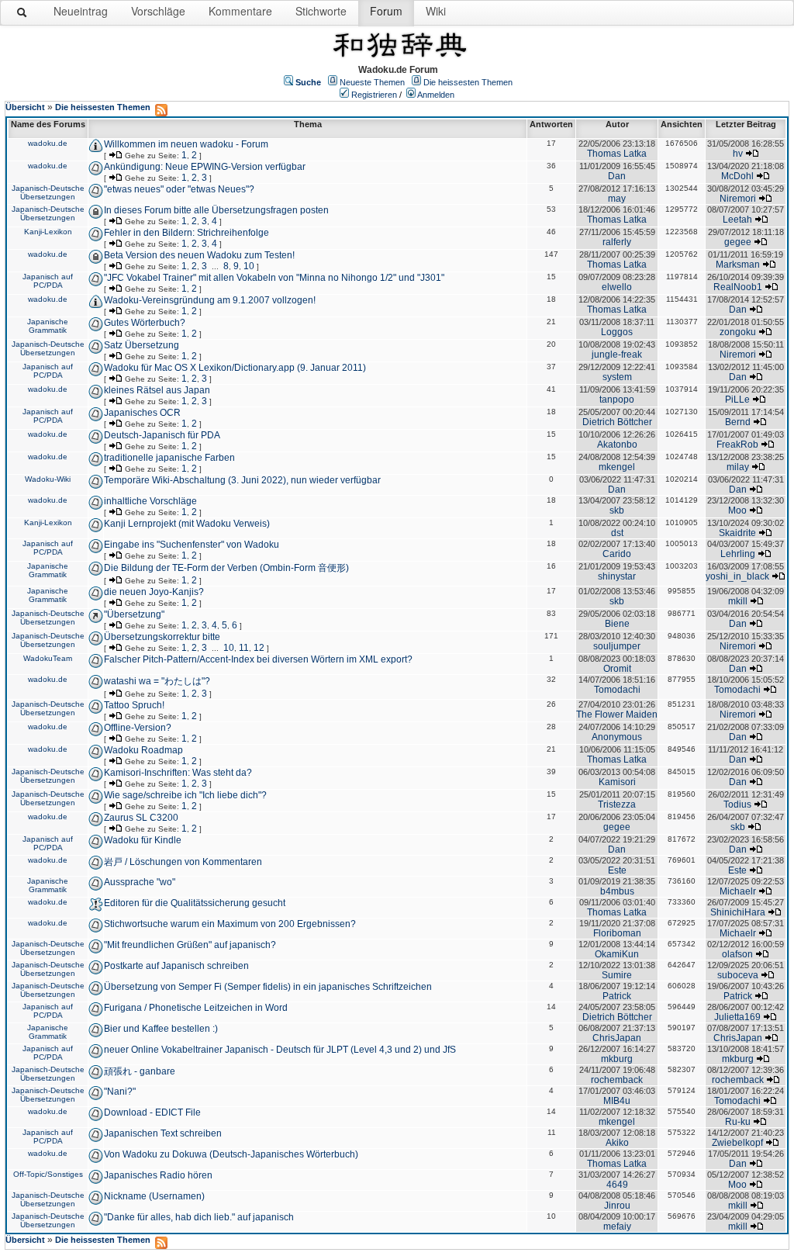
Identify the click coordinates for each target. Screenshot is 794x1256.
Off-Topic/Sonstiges (48, 1174)
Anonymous (617, 737)
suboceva (737, 975)
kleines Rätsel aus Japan (157, 390)
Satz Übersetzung (141, 345)
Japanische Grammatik (47, 325)
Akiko (617, 1142)
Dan (617, 176)
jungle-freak (617, 354)
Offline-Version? (137, 727)
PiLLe (737, 399)
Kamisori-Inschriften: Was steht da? (178, 772)
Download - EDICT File (152, 1112)
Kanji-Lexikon (48, 231)
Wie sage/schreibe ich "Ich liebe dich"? (185, 795)
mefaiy (617, 1226)
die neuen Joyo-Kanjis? (154, 591)
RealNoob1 (737, 287)
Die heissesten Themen (468, 82)
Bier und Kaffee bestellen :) (161, 1028)
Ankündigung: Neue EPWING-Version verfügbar (205, 166)
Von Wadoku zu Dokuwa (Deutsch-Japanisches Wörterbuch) (231, 1154)
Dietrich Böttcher (617, 422)
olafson (737, 954)
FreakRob (737, 444)
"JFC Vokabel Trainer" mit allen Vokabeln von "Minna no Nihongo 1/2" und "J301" (274, 277)
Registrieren (374, 94)
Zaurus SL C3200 (141, 817)
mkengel (617, 467)
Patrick (616, 996)
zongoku (738, 332)
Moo (737, 510)
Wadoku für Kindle (142, 840)
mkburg (617, 1059)
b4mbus (617, 891)
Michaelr (738, 891)
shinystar (617, 576)
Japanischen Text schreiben (163, 1133)
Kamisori (617, 782)
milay (738, 467)
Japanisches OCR (142, 412)
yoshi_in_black (737, 576)
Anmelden (435, 94)
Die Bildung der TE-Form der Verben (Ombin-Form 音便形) (226, 567)
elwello (617, 287)
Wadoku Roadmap (143, 750)
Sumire (617, 975)
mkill (737, 601)
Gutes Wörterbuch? (144, 322)
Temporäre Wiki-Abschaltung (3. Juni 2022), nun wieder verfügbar (242, 480)
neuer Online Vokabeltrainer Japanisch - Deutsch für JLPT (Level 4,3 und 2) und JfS (280, 1049)
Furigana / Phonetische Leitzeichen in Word (196, 1007)
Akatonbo (617, 444)
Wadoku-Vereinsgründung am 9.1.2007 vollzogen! (210, 300)
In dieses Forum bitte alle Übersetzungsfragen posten (216, 210)
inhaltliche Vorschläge (150, 501)
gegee (737, 242)
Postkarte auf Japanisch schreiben (176, 965)
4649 (617, 1184)
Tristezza (617, 804)
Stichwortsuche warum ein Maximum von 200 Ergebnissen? (230, 924)
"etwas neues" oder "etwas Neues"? (179, 189)
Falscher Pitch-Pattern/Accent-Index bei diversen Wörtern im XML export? (258, 659)
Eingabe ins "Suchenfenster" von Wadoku (191, 544)
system (617, 377)
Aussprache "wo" (139, 882)
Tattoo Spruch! (134, 705)
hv (738, 153)
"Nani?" (120, 1091)
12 (259, 647)
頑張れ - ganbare (139, 1071)
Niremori (738, 198)
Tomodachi (617, 689)
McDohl (737, 176)
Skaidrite (737, 533)
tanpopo (616, 399)
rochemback (617, 1079)
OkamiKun (617, 954)
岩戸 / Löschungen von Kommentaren (183, 861)
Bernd (738, 422)
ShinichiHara (737, 912)
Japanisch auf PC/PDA (47, 280)
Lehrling (737, 553)
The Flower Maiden (617, 714)
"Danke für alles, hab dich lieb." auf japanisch (199, 1217)
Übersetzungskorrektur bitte (162, 636)
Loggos (617, 332)
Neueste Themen (372, 82)
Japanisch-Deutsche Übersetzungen (48, 192)
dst (617, 533)
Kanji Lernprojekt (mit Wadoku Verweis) (187, 523)
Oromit (617, 668)
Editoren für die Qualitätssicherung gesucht (194, 903)
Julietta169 (737, 1017)
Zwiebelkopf (737, 1142)
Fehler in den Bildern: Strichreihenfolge (186, 232)
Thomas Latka (617, 153)
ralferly (616, 242)
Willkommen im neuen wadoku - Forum (186, 144)
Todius (737, 804)
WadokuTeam (47, 658)
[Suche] (22, 15)
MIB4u (616, 1100)
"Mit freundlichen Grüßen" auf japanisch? (190, 944)
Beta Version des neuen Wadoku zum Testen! (199, 255)
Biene (617, 623)
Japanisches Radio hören (158, 1175)
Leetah (737, 219)
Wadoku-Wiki (48, 479)
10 (248, 266)
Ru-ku (738, 1121)
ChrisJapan (616, 1038)
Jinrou (617, 1205)
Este (617, 870)
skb (616, 510)
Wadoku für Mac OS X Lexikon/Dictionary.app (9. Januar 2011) (235, 367)
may (617, 198)
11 (244, 647)
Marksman (738, 264)
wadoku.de (47, 143)
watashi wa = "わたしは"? (157, 681)
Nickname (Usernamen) (154, 1196)
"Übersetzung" (134, 614)
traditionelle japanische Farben (169, 457)
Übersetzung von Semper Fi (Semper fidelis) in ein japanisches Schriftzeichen (268, 986)
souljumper (616, 646)
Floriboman (617, 933)
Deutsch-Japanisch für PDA (162, 435)
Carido (616, 553)
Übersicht (25, 107)
